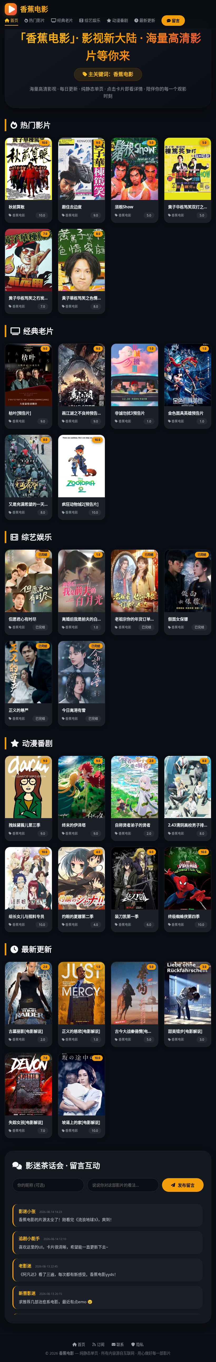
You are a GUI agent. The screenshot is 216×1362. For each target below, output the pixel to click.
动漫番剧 (119, 20)
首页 (13, 20)
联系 (119, 1344)
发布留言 (186, 1185)
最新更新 (146, 20)
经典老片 (64, 20)
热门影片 (36, 20)
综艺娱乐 (92, 20)
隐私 (139, 1344)
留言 (175, 20)
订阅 (100, 1344)
